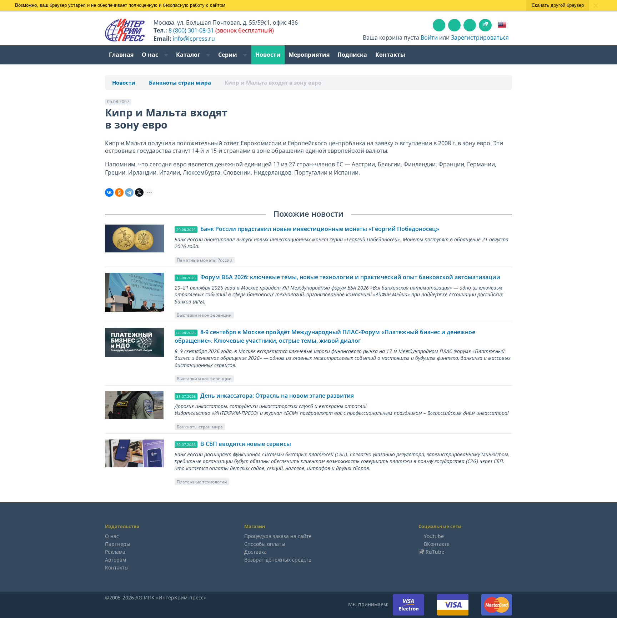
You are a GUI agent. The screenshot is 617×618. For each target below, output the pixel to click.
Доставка (255, 551)
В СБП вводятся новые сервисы (245, 444)
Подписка (352, 55)
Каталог (189, 55)
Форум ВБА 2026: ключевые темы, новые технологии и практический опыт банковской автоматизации (350, 277)
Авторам (115, 559)
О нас (151, 55)
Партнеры (117, 544)
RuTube (435, 551)
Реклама (115, 551)
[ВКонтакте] (109, 192)
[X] (139, 192)
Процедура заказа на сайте (278, 536)
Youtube (434, 536)
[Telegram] (129, 192)
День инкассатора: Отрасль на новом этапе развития (277, 396)
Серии (228, 55)
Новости (268, 55)
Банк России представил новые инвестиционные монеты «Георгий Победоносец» (319, 229)
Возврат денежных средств (277, 559)
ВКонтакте (437, 544)
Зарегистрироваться (480, 37)
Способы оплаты (264, 544)
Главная (121, 55)
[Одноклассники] (119, 192)
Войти (429, 37)
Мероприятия (309, 55)
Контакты (390, 55)
